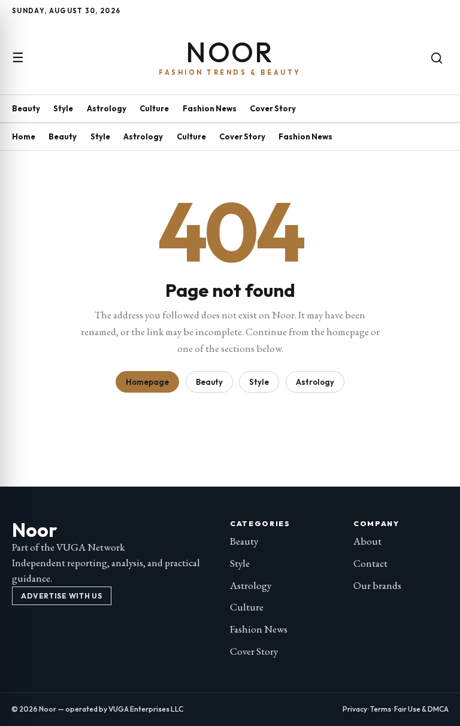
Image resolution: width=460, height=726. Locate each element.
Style (63, 108)
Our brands (377, 585)
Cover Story (273, 108)
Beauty (26, 108)
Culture (154, 108)
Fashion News (210, 108)
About (367, 541)
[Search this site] (436, 58)
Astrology (106, 108)
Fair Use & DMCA (421, 708)
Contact (370, 563)
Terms (380, 708)
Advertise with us (61, 595)
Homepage (147, 382)
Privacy (355, 708)
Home (23, 136)
